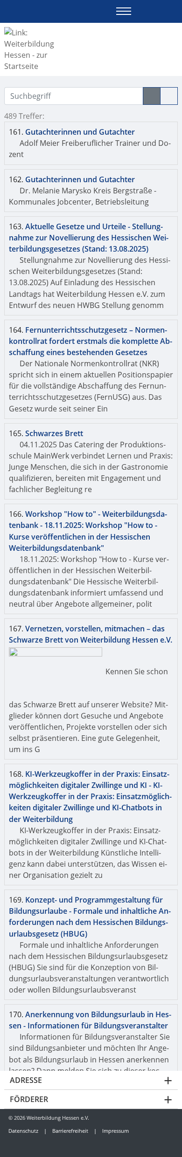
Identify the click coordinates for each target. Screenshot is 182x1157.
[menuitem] (21, 1145)
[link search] (174, 11)
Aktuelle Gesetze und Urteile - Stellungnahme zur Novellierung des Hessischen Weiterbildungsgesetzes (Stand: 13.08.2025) (88, 237)
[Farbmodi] (157, 11)
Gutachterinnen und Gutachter (80, 132)
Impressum (115, 1130)
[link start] (141, 11)
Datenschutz (23, 1130)
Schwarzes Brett (54, 433)
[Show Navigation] (123, 11)
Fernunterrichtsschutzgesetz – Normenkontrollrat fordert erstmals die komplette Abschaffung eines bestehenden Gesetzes (90, 341)
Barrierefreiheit (70, 1130)
